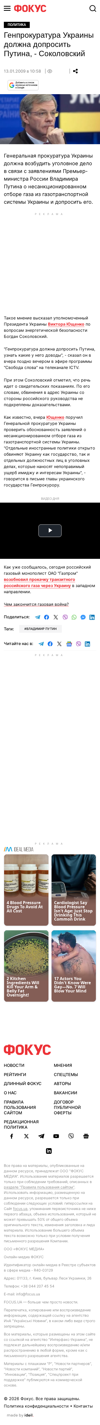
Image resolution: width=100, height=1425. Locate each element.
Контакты (83, 1406)
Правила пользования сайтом (20, 1107)
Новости (14, 1065)
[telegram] (41, 1136)
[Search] (92, 8)
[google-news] (86, 1136)
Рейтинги (15, 1074)
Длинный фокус (23, 1083)
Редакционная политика (21, 1124)
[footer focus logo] (27, 1050)
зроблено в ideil (20, 1415)
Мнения (63, 1065)
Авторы (62, 1083)
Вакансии (65, 1092)
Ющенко (55, 417)
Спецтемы (66, 1074)
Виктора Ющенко (66, 324)
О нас (10, 1092)
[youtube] (56, 1136)
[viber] (71, 1136)
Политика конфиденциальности (36, 1406)
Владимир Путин (41, 629)
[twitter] (26, 1136)
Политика (17, 25)
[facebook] (11, 1136)
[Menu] (7, 8)
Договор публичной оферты (67, 1107)
